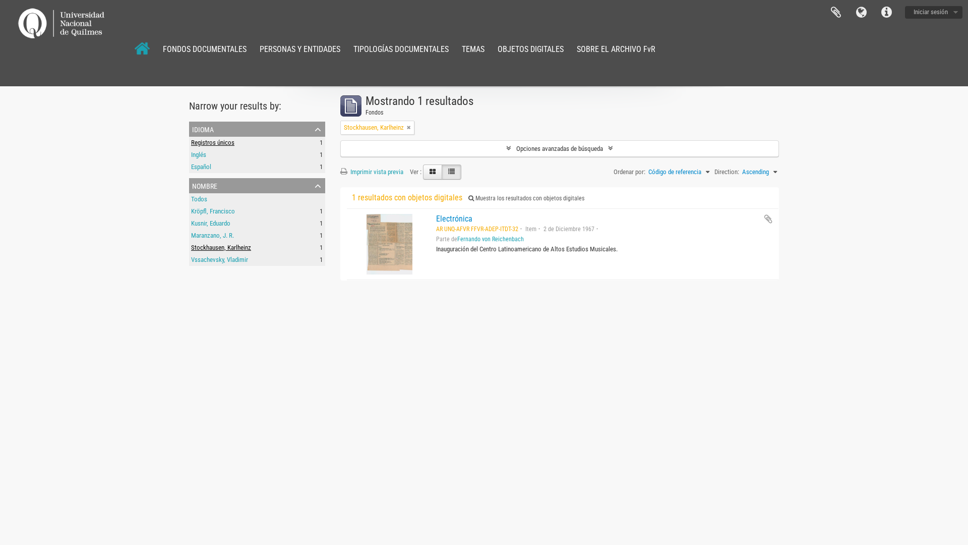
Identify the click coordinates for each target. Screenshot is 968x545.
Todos (199, 199)
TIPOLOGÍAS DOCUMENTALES (401, 49)
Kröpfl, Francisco (213, 211)
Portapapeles (836, 12)
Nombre (204, 185)
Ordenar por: (629, 172)
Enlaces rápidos (886, 12)
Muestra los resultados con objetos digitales (529, 198)
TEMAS (473, 49)
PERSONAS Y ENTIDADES (300, 49)
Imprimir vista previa (376, 172)
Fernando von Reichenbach (490, 239)
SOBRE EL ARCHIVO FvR (616, 49)
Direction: (726, 172)
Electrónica (454, 219)
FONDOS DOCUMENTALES (205, 49)
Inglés (198, 154)
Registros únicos (212, 142)
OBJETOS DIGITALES (531, 49)
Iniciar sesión (931, 12)
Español (201, 167)
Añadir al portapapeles (768, 219)
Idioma (861, 12)
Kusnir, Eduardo (210, 223)
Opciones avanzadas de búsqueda (559, 148)
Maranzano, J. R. (212, 235)
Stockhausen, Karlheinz (221, 247)
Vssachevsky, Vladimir (219, 259)
